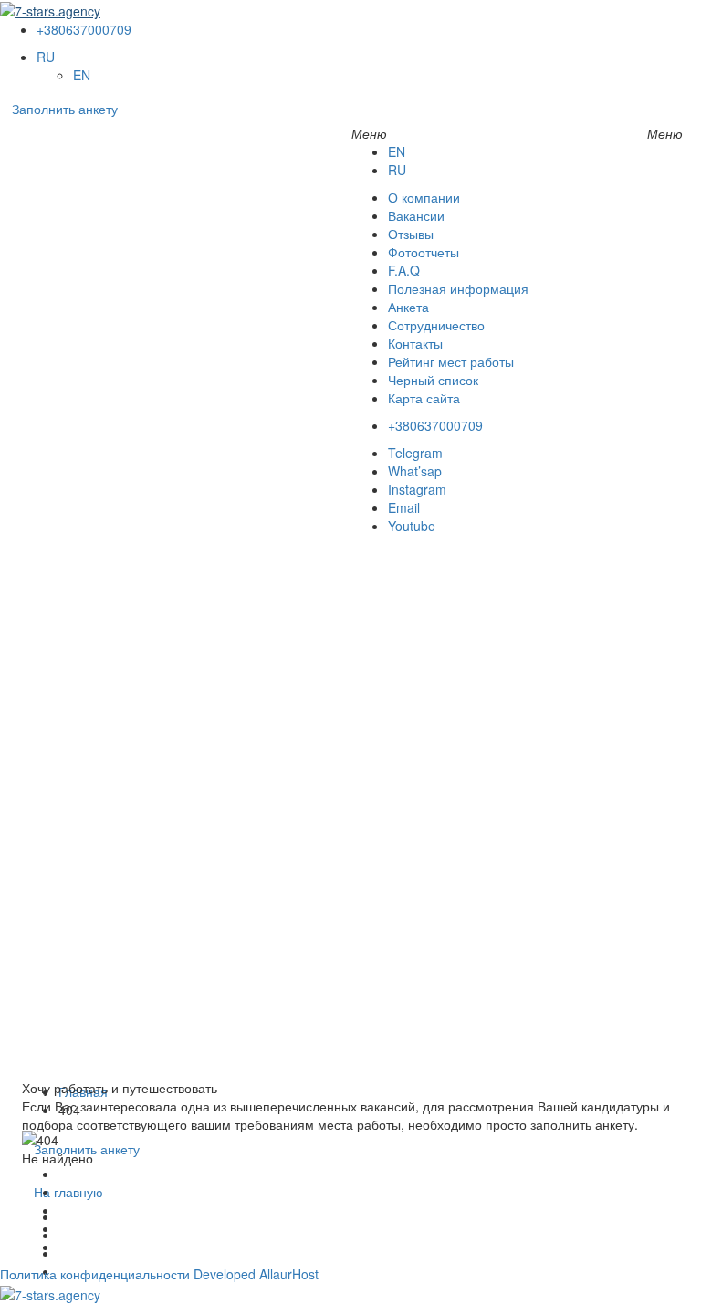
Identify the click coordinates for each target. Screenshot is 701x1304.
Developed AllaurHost (256, 1274)
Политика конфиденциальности (95, 1274)
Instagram (417, 489)
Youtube (411, 525)
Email (404, 507)
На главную (68, 1192)
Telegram (415, 452)
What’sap (415, 471)
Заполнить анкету (65, 108)
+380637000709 (84, 29)
